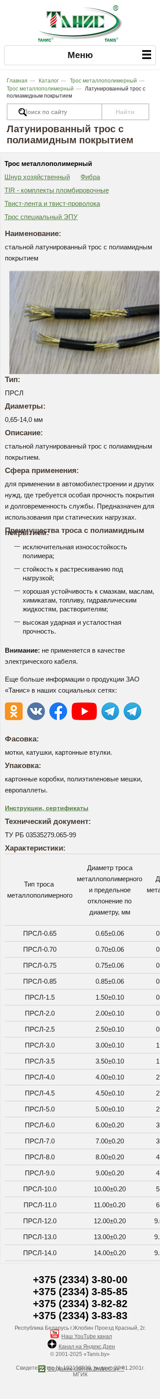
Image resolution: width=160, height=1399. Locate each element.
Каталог (49, 81)
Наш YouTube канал (86, 1336)
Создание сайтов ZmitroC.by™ (86, 1369)
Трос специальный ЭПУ (41, 217)
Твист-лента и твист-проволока (52, 203)
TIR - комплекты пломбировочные (56, 190)
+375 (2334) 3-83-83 (80, 1316)
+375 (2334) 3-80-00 (80, 1280)
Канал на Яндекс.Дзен (87, 1347)
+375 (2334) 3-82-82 (80, 1304)
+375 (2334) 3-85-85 (80, 1292)
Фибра (90, 177)
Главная (17, 81)
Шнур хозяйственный (37, 177)
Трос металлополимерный (103, 81)
